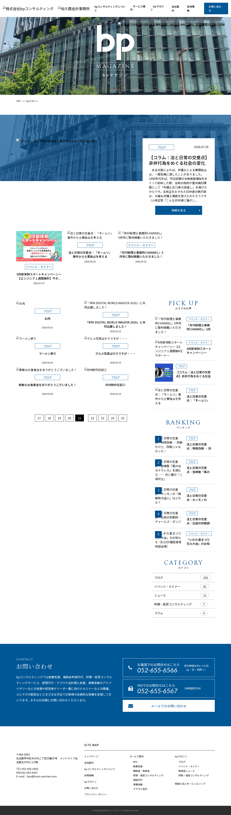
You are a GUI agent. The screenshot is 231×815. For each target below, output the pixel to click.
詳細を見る (178, 210)
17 (39, 418)
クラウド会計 (140, 789)
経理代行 (138, 780)
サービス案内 (137, 8)
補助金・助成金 (141, 771)
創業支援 (138, 766)
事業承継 (138, 784)
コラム (158, 613)
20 (69, 418)
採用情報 (191, 8)
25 (122, 418)
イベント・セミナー (167, 586)
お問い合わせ (215, 8)
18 (49, 418)
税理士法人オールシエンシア (190, 783)
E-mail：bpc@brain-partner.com (36, 776)
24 (112, 418)
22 (92, 418)
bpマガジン (157, 8)
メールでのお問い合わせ (169, 706)
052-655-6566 (157, 670)
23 (102, 418)
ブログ (158, 577)
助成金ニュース (186, 771)
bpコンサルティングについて (109, 8)
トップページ (91, 756)
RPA (135, 761)
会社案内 (175, 8)
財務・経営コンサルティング (173, 604)
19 (59, 418)
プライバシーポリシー (96, 794)
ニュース (160, 595)
